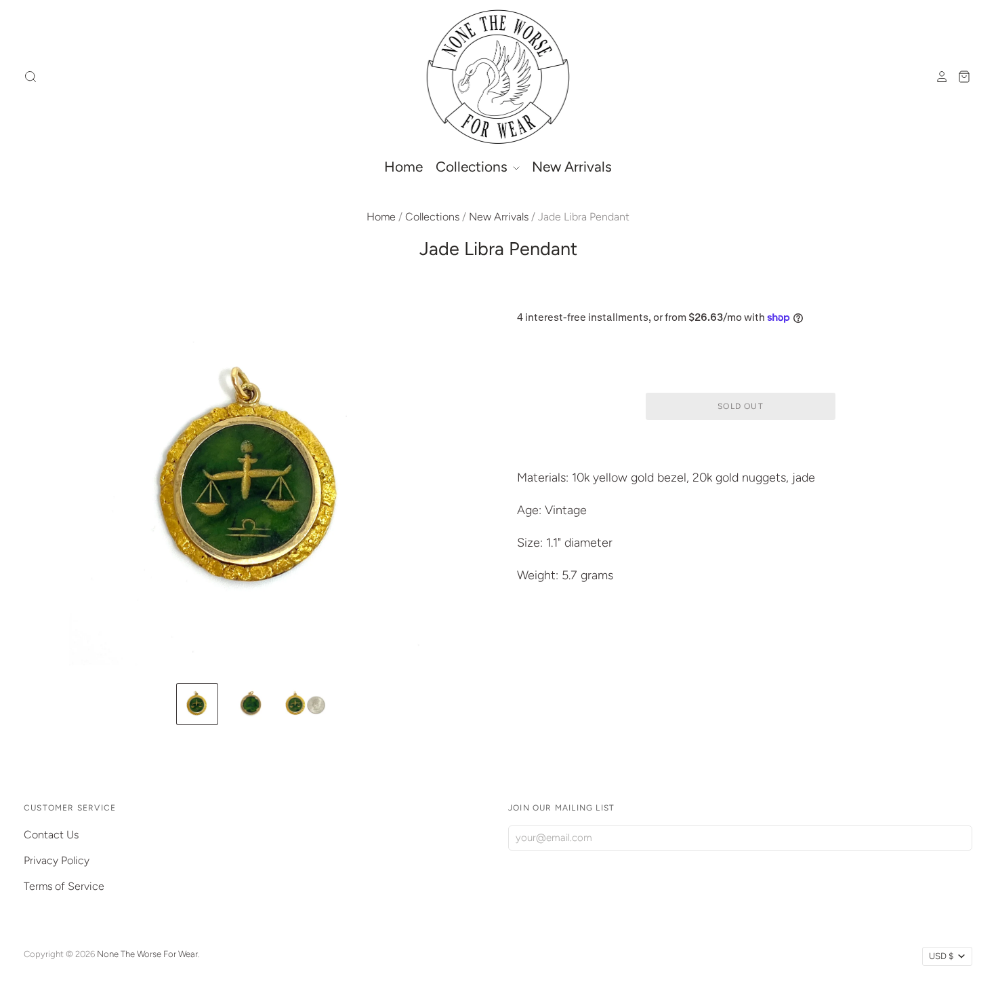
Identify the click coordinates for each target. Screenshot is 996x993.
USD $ (941, 956)
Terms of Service (64, 886)
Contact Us (51, 834)
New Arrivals (572, 166)
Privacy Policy (56, 860)
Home (403, 166)
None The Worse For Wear (147, 954)
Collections (473, 166)
